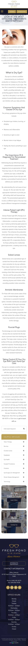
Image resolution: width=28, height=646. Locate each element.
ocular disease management (11, 477)
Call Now (12, 11)
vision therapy (8, 442)
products (6, 468)
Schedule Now (22, 11)
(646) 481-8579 (16, 580)
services (6, 446)
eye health (7, 459)
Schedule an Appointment (14, 563)
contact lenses (8, 450)
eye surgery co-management (12, 472)
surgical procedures (9, 464)
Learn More (14, 500)
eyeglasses (7, 455)
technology (7, 481)
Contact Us (14, 525)
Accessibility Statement (7, 640)
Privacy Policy (17, 640)
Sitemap (24, 640)
